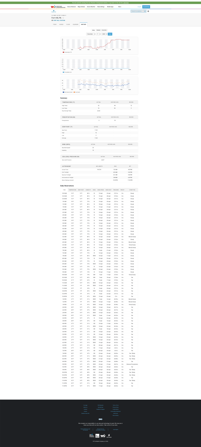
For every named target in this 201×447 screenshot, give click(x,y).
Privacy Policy (115, 407)
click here (126, 3)
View (110, 34)
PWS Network (100, 405)
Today (55, 24)
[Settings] (148, 11)
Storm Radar (109, 435)
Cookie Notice (115, 409)
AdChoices (115, 413)
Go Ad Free (146, 6)
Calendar (75, 24)
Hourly (61, 24)
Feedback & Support (100, 409)
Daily (93, 30)
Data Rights (115, 429)
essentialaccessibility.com (100, 419)
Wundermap (100, 407)
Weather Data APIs (85, 413)
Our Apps (85, 405)
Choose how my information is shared (100, 429)
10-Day (68, 24)
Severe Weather (91, 6)
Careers (85, 411)
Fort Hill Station (59, 20)
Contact (85, 409)
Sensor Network (71, 6)
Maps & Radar (81, 6)
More (119, 6)
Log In (139, 6)
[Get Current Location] (145, 11)
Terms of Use (115, 405)
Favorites (54, 11)
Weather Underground (102, 435)
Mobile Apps (110, 6)
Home (58, 6)
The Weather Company (92, 435)
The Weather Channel (97, 436)
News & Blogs (100, 6)
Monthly (104, 30)
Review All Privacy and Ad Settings (85, 429)
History (83, 24)
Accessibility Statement (116, 411)
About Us (85, 407)
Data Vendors (116, 415)
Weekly (98, 30)
